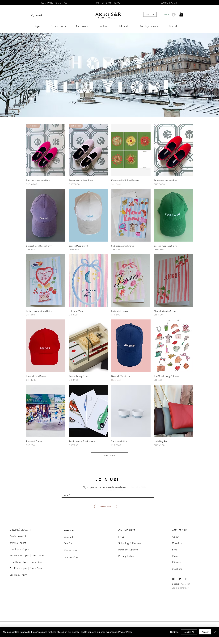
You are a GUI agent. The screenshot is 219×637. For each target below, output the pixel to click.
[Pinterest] (179, 579)
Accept (205, 631)
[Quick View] (131, 150)
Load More (109, 455)
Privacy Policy (125, 631)
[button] (181, 14)
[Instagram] (173, 579)
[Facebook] (185, 579)
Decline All (189, 631)
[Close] (215, 631)
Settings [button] (174, 631)
